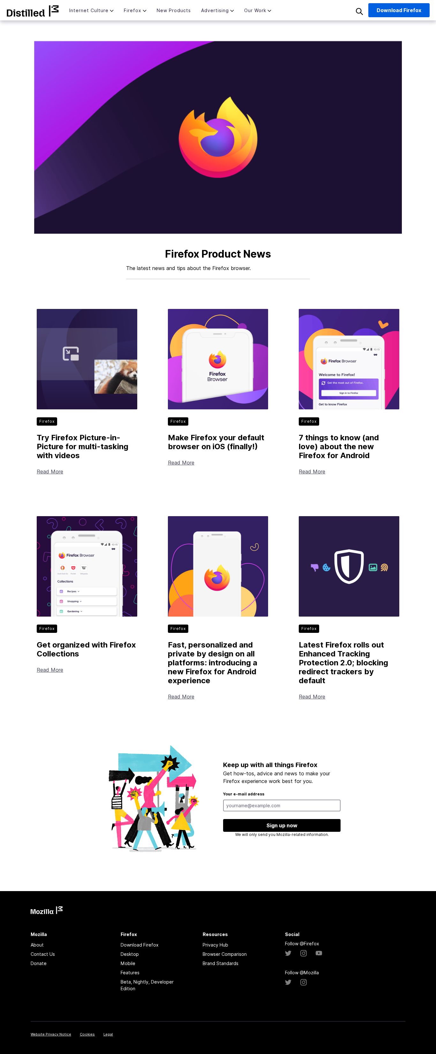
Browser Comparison (225, 954)
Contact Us (43, 954)
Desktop (130, 954)
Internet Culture (89, 10)
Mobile (128, 963)
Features (130, 972)
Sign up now (282, 825)
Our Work (255, 10)
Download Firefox (140, 945)
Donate (39, 963)
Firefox (132, 10)
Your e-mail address (243, 794)
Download (399, 10)
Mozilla (32, 10)
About (37, 945)
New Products (174, 10)
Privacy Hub (215, 945)
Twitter (288, 953)
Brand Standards (220, 963)
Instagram (303, 953)
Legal (108, 1034)
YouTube (319, 953)
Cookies (87, 1034)
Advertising (215, 10)
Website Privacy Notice (51, 1034)
